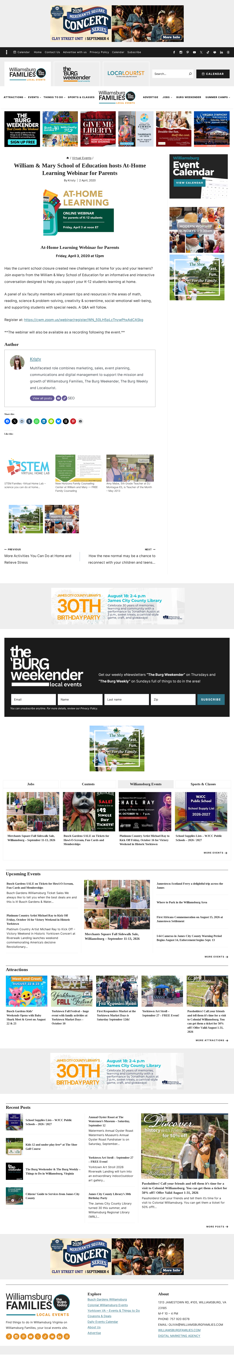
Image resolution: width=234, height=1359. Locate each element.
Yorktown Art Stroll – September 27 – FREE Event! (160, 1013)
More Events (214, 852)
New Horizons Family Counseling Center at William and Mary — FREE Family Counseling (76, 487)
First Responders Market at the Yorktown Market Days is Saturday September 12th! (116, 1015)
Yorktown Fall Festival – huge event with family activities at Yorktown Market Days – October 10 (70, 1017)
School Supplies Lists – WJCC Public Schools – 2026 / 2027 (199, 837)
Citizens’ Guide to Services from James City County (53, 1196)
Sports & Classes (81, 97)
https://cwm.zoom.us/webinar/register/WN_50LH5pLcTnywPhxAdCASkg (83, 320)
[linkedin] (221, 52)
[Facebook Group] (215, 52)
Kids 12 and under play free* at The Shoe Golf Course (51, 1146)
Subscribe (134, 52)
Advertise (150, 97)
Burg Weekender (188, 97)
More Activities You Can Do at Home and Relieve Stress (37, 556)
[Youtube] (194, 52)
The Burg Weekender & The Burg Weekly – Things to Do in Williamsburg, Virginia (53, 1171)
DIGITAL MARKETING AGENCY (179, 1336)
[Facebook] (174, 52)
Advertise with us (75, 52)
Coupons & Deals (99, 1316)
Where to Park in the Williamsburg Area (182, 902)
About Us (94, 1327)
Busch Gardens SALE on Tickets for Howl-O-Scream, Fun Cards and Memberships (86, 840)
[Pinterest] (187, 52)
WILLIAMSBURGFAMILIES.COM (179, 1330)
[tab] (31, 784)
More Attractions (210, 1040)
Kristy (72, 180)
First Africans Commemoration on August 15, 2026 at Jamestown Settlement (190, 919)
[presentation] (33, 811)
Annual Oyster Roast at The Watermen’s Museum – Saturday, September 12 (109, 1121)
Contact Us (52, 52)
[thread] (228, 52)
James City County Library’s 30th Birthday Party (109, 1196)
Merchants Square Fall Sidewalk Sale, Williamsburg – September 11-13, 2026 (31, 837)
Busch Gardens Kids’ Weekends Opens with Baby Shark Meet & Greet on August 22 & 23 (26, 1017)
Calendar (24, 52)
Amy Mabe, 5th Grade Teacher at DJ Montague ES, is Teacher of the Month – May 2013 (129, 487)
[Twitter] (201, 52)
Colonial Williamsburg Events (108, 1305)
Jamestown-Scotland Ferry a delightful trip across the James (190, 885)
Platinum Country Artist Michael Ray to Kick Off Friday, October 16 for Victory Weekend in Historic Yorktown (144, 840)
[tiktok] (208, 52)
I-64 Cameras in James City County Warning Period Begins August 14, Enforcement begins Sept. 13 (189, 938)
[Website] (64, 398)
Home (38, 52)
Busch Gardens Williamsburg (107, 1299)
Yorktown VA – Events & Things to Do (114, 1310)
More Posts (215, 1226)
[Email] (58, 398)
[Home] (67, 158)
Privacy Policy (99, 52)
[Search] (190, 73)
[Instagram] (181, 52)
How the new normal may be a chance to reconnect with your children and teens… (121, 556)
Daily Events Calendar (103, 1321)
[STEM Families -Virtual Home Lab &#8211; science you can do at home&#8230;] (28, 468)
